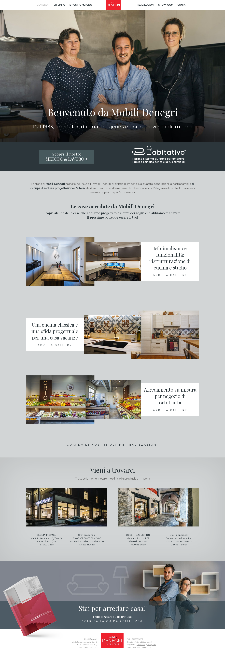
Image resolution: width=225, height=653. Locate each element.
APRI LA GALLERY (170, 275)
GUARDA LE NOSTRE (112, 444)
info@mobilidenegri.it (142, 642)
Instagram (151, 644)
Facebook (141, 644)
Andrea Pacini (144, 647)
